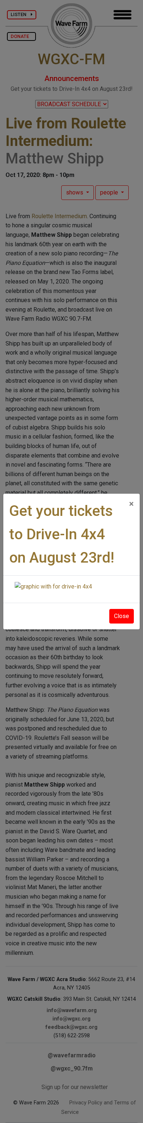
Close (121, 616)
